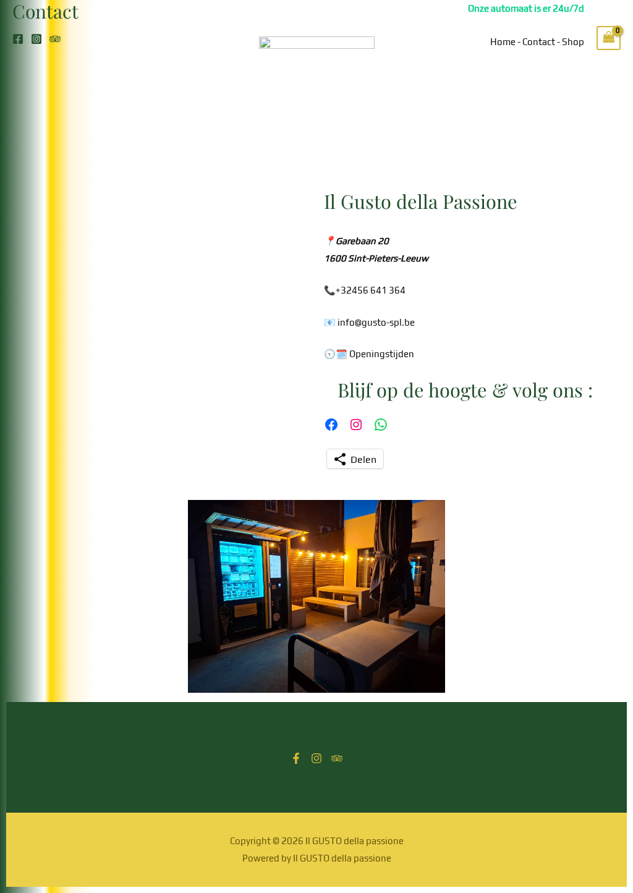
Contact (538, 41)
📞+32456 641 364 (365, 290)
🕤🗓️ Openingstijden (369, 354)
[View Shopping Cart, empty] (609, 38)
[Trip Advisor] (55, 38)
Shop (573, 41)
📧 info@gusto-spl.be (369, 322)
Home (503, 41)
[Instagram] (36, 38)
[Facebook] (17, 38)
